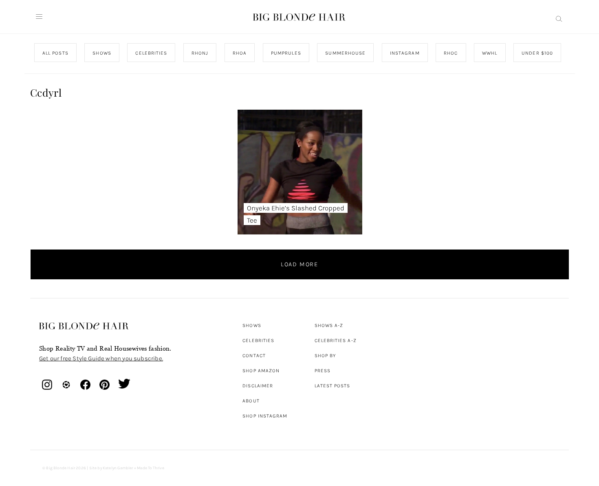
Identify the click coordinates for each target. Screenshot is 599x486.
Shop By (325, 355)
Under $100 (537, 53)
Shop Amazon (261, 370)
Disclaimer (257, 386)
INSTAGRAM (404, 53)
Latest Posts (332, 386)
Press (322, 370)
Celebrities (258, 340)
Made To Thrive (150, 468)
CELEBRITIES (151, 53)
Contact (254, 355)
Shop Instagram (264, 416)
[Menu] (39, 16)
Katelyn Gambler (118, 468)
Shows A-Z (329, 325)
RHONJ (199, 53)
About (250, 401)
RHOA (240, 53)
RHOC (451, 53)
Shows (251, 325)
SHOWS (101, 53)
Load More (299, 264)
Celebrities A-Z (336, 340)
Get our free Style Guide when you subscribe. (101, 358)
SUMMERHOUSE (345, 53)
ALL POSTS (55, 53)
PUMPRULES (286, 53)
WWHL (489, 53)
